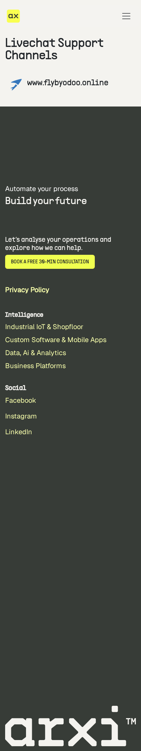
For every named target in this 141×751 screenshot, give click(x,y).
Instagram (21, 416)
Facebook (20, 400)
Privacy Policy (27, 289)
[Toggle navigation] (126, 16)
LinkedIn (18, 431)
